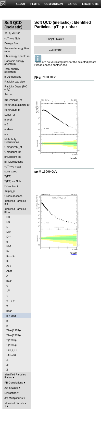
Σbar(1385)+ (13, 335)
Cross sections (13, 195)
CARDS (72, 3)
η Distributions (12, 76)
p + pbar (11, 315)
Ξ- (7, 359)
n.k (6, 134)
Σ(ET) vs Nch (12, 181)
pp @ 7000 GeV (45, 77)
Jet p (8, 94)
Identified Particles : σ (15, 202)
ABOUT (20, 3)
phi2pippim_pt (12, 156)
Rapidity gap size (14, 81)
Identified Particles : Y (15, 405)
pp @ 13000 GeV (45, 171)
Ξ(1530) (11, 354)
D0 (8, 217)
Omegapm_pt (12, 151)
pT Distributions (13, 161)
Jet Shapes (11, 387)
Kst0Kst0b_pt (12, 109)
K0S (8, 246)
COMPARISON (53, 3)
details (73, 158)
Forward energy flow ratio (16, 50)
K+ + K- (10, 256)
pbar (9, 280)
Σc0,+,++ (11, 350)
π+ (8, 305)
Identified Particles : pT (15, 210)
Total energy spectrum (11, 70)
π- (7, 296)
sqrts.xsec (10, 171)
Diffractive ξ (11, 186)
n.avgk (8, 119)
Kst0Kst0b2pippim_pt (16, 104)
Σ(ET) (8, 176)
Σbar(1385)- (13, 330)
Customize (55, 49)
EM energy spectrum (16, 56)
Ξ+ (8, 364)
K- (7, 251)
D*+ (8, 236)
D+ (8, 226)
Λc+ (8, 266)
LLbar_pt (9, 114)
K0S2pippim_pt (13, 99)
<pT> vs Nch (12, 33)
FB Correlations (13, 382)
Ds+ (8, 231)
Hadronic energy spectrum (14, 62)
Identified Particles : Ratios (15, 376)
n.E (6, 124)
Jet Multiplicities (13, 398)
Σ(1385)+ (11, 345)
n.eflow (8, 129)
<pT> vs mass (13, 166)
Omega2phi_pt (13, 146)
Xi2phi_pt (9, 191)
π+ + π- (11, 301)
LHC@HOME (90, 3)
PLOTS (34, 3)
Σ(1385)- (11, 340)
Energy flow (11, 43)
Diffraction (10, 392)
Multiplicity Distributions (11, 141)
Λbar (9, 270)
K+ (8, 261)
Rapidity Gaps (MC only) (15, 88)
